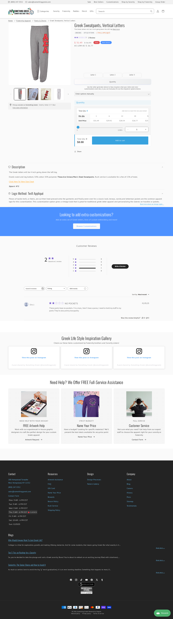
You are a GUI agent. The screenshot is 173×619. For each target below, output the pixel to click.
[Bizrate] (170, 617)
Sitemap (130, 501)
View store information (20, 108)
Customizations (112, 2)
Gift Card (51, 488)
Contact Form (137, 439)
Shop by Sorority (128, 2)
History (130, 493)
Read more (116, 29)
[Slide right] (68, 94)
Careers (130, 488)
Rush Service (53, 506)
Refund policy (75, 613)
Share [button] (79, 151)
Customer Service (139, 425)
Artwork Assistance (55, 479)
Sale (89, 2)
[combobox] (125, 11)
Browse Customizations (87, 226)
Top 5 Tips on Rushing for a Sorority (22, 552)
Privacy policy (86, 613)
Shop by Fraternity (145, 2)
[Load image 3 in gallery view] (46, 94)
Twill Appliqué (104, 33)
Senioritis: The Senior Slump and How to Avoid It (27, 564)
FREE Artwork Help (34, 425)
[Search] (151, 11)
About (129, 479)
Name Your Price (86, 425)
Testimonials (132, 506)
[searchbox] (32, 288)
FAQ (49, 484)
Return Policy (53, 501)
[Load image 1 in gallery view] (20, 94)
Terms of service (98, 613)
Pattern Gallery (93, 484)
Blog (128, 484)
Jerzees (78, 33)
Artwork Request (32, 439)
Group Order (160, 2)
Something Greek (82, 611)
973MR (91, 33)
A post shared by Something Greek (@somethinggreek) (34, 365)
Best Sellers (98, 2)
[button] (43, 11)
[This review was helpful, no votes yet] (142, 318)
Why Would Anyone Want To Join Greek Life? (25, 540)
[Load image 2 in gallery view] (33, 94)
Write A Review (120, 266)
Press (129, 497)
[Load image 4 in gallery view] (59, 94)
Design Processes (94, 479)
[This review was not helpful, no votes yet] (147, 318)
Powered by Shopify (95, 611)
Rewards (51, 497)
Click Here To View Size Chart (21, 181)
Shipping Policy (54, 510)
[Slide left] (10, 94)
